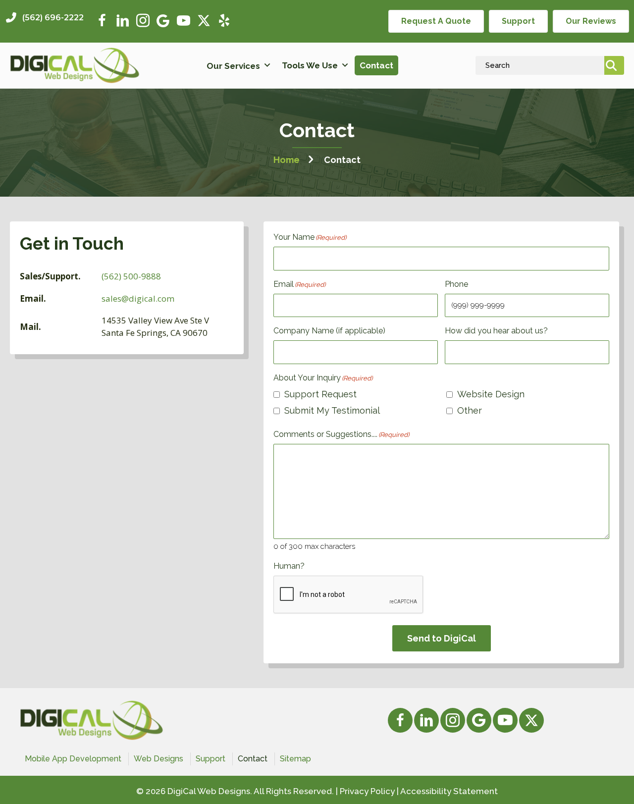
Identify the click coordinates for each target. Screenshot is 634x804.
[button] (44, 18)
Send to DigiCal (441, 638)
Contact (376, 65)
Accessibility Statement (449, 791)
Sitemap (295, 758)
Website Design (491, 394)
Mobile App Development (73, 758)
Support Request (320, 394)
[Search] (614, 65)
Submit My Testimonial (332, 410)
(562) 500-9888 (131, 276)
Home (286, 160)
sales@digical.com (138, 298)
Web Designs (158, 758)
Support (210, 758)
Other (469, 410)
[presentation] (348, 595)
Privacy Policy (367, 791)
